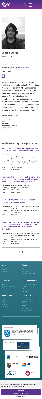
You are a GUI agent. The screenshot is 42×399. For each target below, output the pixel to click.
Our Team (5, 271)
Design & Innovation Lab (9, 289)
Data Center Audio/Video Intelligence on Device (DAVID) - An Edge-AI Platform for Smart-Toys (21, 149)
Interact (24, 289)
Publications (26, 271)
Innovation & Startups (9, 286)
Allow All (21, 390)
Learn (24, 286)
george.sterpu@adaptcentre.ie (20, 67)
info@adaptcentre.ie (27, 311)
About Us (5, 269)
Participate (25, 291)
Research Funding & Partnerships (28, 275)
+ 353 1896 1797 (27, 309)
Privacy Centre (15, 386)
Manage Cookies (21, 396)
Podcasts (5, 306)
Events (4, 302)
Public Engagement (28, 284)
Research (25, 269)
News (3, 299)
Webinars (5, 304)
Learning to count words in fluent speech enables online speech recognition (18, 201)
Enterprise (5, 284)
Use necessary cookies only (21, 393)
